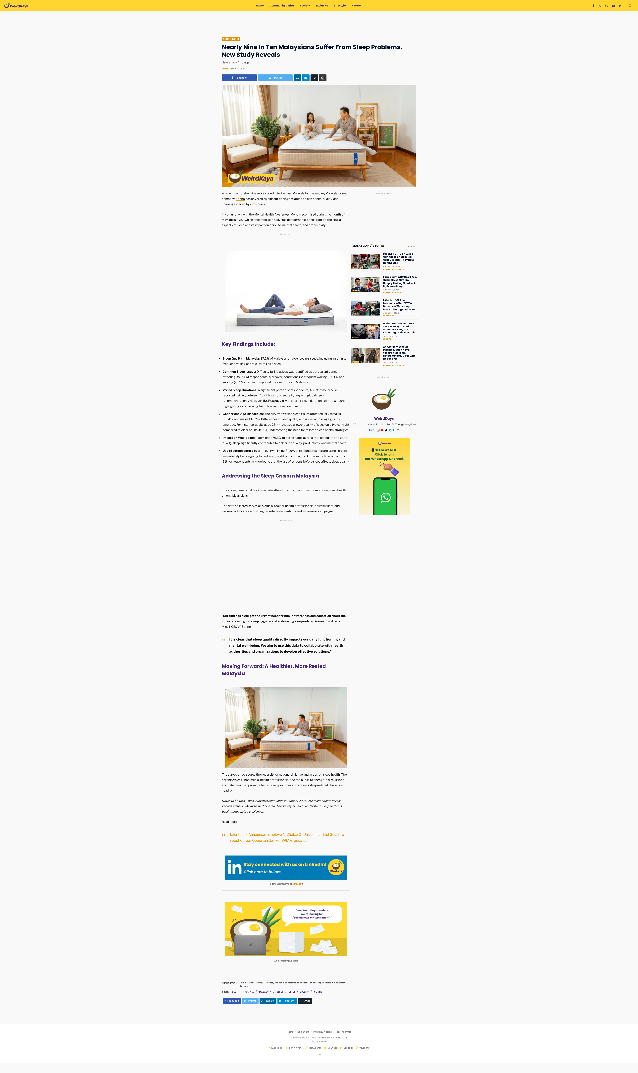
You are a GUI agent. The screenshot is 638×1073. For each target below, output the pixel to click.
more (233, 821)
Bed (234, 991)
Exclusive (388, 315)
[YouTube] (382, 430)
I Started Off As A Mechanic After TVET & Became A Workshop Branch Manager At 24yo (399, 305)
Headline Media (325, 1037)
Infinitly (322, 1041)
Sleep (280, 991)
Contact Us (343, 1032)
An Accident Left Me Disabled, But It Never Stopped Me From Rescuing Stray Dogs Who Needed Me (399, 352)
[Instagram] (378, 430)
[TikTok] (386, 430)
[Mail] (398, 430)
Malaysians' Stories (368, 246)
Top (320, 1054)
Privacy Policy (322, 1032)
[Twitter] (374, 430)
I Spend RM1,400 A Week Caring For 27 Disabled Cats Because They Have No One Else (399, 258)
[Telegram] (306, 77)
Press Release (231, 39)
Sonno (225, 68)
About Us (303, 1032)
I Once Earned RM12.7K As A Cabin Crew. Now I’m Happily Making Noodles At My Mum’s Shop (400, 281)
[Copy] (322, 77)
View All (412, 246)
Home (243, 982)
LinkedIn (297, 884)
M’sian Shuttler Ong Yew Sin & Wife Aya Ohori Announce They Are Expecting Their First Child (399, 328)
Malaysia (265, 991)
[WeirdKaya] (16, 5)
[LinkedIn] (297, 77)
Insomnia (248, 991)
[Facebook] (370, 430)
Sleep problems (299, 991)
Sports (387, 339)
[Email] (314, 77)
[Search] (629, 5)
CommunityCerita (393, 269)
